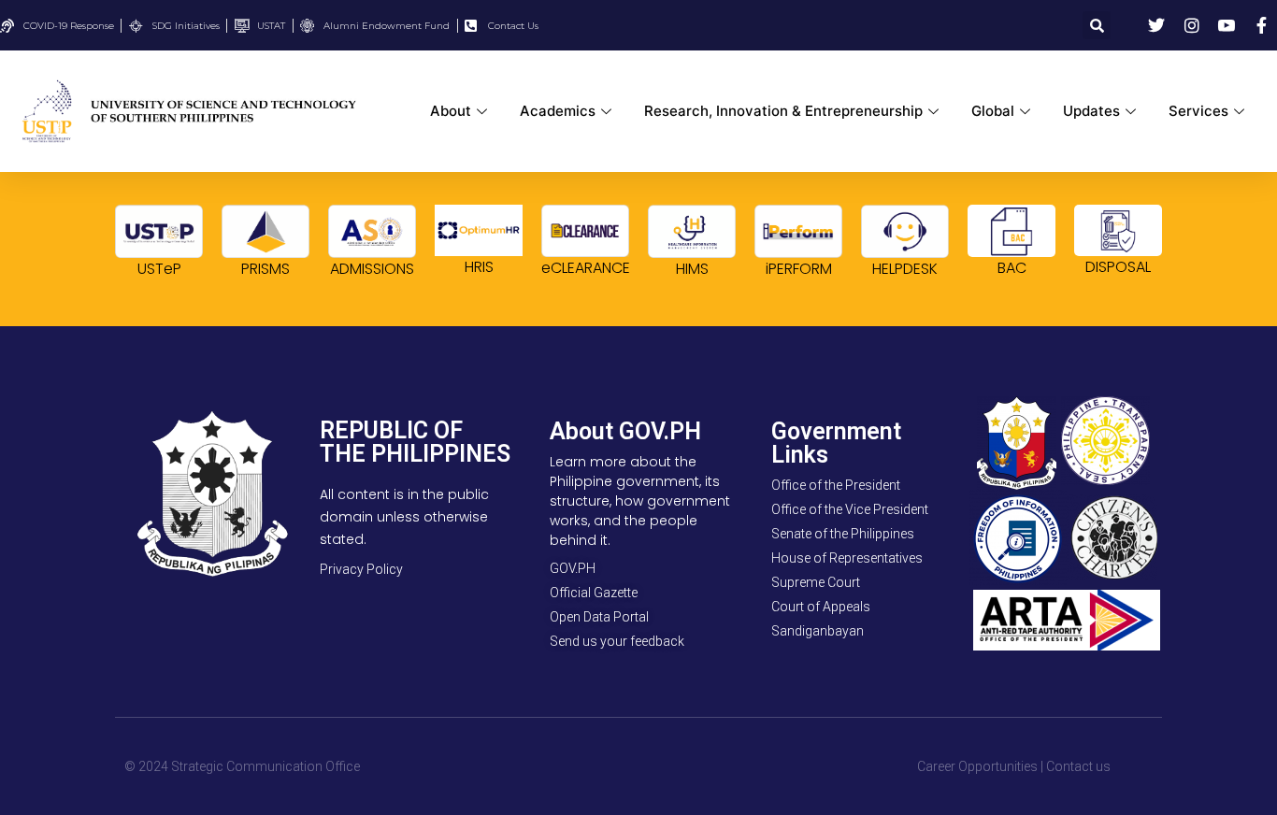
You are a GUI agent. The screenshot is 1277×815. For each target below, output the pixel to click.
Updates (1091, 111)
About (450, 111)
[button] (1097, 25)
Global (992, 111)
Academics (557, 111)
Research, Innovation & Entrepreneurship (783, 111)
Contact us (1078, 766)
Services (1198, 111)
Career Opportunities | (980, 766)
